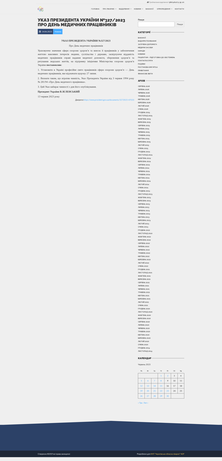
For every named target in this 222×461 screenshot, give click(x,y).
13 (148, 386)
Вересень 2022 (144, 240)
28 (154, 396)
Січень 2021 (143, 305)
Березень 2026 (144, 103)
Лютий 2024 (143, 184)
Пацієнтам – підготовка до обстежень (156, 57)
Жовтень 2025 (144, 119)
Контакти (179, 9)
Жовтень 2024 (144, 158)
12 (141, 386)
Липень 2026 (143, 89)
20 (148, 391)
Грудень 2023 (144, 191)
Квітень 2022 (143, 256)
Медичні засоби (145, 47)
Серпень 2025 (144, 125)
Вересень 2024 (144, 161)
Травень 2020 (144, 331)
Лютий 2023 (143, 224)
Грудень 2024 (144, 152)
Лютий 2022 (143, 263)
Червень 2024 (144, 171)
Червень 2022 (144, 250)
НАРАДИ (141, 51)
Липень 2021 (143, 286)
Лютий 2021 (143, 302)
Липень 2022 (143, 246)
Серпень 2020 (144, 322)
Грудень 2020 (144, 309)
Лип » (146, 403)
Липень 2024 (143, 168)
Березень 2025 (144, 142)
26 (141, 396)
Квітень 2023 (143, 217)
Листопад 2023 (145, 194)
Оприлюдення (163, 9)
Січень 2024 (143, 188)
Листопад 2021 (145, 273)
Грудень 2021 (144, 269)
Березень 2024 (144, 181)
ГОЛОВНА (95, 9)
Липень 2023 (143, 207)
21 (154, 391)
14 (154, 386)
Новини (137, 9)
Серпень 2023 (144, 204)
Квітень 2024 (144, 178)
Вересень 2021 (144, 279)
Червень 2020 (144, 328)
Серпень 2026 (144, 86)
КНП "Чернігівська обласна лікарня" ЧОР (167, 454)
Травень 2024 (144, 174)
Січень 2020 (143, 345)
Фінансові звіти (145, 74)
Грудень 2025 (144, 112)
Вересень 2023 (144, 201)
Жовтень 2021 (144, 276)
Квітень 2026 (143, 99)
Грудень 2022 (144, 230)
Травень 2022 (144, 253)
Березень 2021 (144, 299)
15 (161, 386)
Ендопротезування (147, 41)
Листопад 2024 (145, 155)
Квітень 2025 (143, 139)
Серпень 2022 (144, 243)
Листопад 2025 (145, 116)
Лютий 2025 (143, 145)
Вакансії (150, 9)
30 (167, 396)
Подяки (141, 64)
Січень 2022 (143, 266)
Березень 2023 (144, 220)
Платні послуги (145, 61)
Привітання (143, 70)
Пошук (141, 19)
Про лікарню (108, 9)
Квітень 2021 (143, 296)
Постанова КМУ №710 (148, 67)
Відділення (124, 9)
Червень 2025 (144, 132)
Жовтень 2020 (144, 315)
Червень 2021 (144, 289)
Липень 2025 (143, 129)
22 (161, 391)
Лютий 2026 (143, 106)
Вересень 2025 (144, 122)
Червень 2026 (144, 93)
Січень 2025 (143, 148)
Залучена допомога (147, 44)
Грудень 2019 (144, 348)
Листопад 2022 (145, 233)
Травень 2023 (144, 214)
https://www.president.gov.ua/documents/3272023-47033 (109, 100)
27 (148, 396)
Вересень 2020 (144, 318)
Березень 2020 (144, 338)
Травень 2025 (144, 135)
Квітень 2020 (143, 335)
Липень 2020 (143, 325)
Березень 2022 (144, 260)
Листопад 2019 (145, 351)
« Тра (140, 403)
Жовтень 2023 (144, 197)
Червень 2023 (144, 211)
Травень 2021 (144, 292)
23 (167, 391)
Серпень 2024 (144, 165)
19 (141, 391)
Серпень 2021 (144, 282)
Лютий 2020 (143, 341)
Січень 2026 (143, 109)
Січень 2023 (143, 227)
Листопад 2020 (145, 312)
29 (161, 396)
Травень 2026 (144, 96)
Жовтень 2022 (144, 237)
